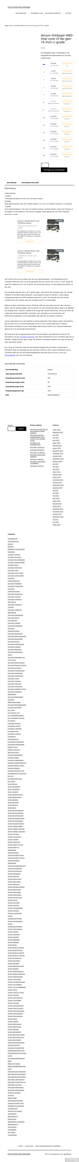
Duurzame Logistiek (14, 647)
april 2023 (56, 498)
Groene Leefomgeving (15, 929)
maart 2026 (56, 430)
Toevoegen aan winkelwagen (54, 170)
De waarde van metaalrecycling (35, 443)
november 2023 (58, 480)
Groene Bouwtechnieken (16, 823)
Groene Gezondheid (14, 892)
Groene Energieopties (15, 868)
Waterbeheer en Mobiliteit (16, 1122)
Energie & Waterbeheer (15, 755)
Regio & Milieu (12, 1098)
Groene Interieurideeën (15, 908)
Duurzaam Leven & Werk (16, 575)
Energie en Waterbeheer (15, 760)
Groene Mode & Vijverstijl (16, 953)
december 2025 (58, 432)
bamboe (10, 544)
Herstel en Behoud (14, 1045)
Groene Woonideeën (14, 1040)
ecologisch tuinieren (14, 734)
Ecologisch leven (37, 13)
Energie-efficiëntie (14, 768)
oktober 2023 (57, 482)
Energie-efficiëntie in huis (16, 771)
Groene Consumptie (14, 837)
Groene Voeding (13, 1021)
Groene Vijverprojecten (15, 1016)
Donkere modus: (71, 1160)
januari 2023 (57, 506)
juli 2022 (55, 519)
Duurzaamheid (21, 13)
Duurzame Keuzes (13, 641)
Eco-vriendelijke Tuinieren (16, 718)
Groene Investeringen (15, 913)
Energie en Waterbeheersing (17, 763)
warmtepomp (12, 1114)
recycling (11, 1095)
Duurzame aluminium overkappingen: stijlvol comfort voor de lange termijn (37, 437)
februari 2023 (57, 503)
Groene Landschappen (15, 921)
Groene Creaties (13, 839)
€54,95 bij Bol (30, 241)
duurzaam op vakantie (37, 452)
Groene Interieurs (13, 911)
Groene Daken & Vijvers (15, 845)
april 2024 (56, 469)
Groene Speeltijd (13, 969)
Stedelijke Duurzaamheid (16, 1106)
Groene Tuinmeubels (14, 1000)
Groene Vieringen (13, 1003)
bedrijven (11, 546)
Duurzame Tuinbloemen (15, 676)
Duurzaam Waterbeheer (15, 615)
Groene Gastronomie (14, 879)
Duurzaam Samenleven (15, 594)
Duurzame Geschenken (15, 633)
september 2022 (58, 517)
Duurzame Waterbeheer (15, 697)
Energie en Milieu (13, 757)
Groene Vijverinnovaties (15, 1008)
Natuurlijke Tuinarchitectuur (17, 1082)
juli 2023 (55, 490)
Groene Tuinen (12, 990)
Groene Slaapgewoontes (16, 966)
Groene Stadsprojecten (15, 976)
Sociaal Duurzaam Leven (16, 1103)
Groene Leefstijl (13, 932)
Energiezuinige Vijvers (15, 779)
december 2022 (58, 509)
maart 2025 (56, 443)
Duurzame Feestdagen (15, 626)
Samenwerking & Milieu (15, 1100)
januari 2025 (57, 448)
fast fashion (12, 781)
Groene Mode (12, 945)
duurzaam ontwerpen (37, 450)
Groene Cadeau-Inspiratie (16, 829)
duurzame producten (14, 668)
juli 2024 (55, 464)
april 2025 (56, 440)
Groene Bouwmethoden (15, 816)
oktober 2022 (57, 514)
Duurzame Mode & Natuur (16, 662)
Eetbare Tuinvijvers (14, 750)
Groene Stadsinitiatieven (16, 971)
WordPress (67, 1154)
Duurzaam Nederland (15, 583)
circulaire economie (27, 337)
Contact (68, 13)
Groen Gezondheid (14, 787)
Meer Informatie (67, 63)
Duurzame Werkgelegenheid (17, 705)
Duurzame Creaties (14, 623)
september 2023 (58, 485)
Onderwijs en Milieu (14, 1093)
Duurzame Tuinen (13, 678)
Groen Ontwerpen (14, 789)
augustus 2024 (57, 461)
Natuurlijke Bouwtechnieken (17, 1077)
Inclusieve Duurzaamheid (16, 1048)
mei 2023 (56, 496)
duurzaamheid (10, 355)
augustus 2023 (57, 488)
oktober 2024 (57, 456)
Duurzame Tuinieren (14, 681)
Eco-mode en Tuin (14, 713)
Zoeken (10, 425)
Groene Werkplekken (14, 1032)
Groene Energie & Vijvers (16, 855)
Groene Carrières (13, 834)
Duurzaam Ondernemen (15, 586)
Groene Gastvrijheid (14, 881)
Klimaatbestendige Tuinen (16, 1050)
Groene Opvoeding (14, 961)
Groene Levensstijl (14, 934)
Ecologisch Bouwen (14, 723)
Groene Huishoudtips (14, 895)
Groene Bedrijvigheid (14, 797)
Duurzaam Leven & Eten (15, 573)
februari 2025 (57, 445)
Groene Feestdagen (14, 874)
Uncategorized (12, 1108)
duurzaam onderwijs (37, 459)
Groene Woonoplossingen (16, 1042)
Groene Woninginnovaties (16, 1035)
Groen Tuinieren (13, 792)
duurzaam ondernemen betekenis (37, 455)
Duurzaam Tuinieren (14, 597)
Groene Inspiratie (13, 905)
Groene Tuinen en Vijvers (16, 992)
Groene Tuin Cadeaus (15, 984)
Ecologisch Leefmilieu (15, 728)
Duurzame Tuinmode (14, 684)
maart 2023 (56, 501)
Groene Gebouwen (14, 884)
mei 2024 (56, 466)
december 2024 (58, 451)
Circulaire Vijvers (13, 565)
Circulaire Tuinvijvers (14, 557)
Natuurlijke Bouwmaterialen (17, 1074)
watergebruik (12, 1129)
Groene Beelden (13, 800)
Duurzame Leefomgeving (16, 644)
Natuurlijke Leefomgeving (16, 1079)
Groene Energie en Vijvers (16, 858)
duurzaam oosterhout (37, 447)
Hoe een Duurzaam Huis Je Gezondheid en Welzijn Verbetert (39, 431)
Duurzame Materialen (15, 649)
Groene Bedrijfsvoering (15, 794)
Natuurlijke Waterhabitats (16, 1090)
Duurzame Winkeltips (14, 707)
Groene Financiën (13, 876)
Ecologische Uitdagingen (16, 742)
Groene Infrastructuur (15, 897)
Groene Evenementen (15, 871)
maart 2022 (56, 525)
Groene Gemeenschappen (16, 887)
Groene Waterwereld (14, 1027)
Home (6, 25)
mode (9, 1069)
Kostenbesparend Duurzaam (17, 1053)
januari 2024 (57, 477)
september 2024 (58, 459)
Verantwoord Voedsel (15, 1111)
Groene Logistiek (13, 937)
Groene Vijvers (12, 1019)
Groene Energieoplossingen (17, 866)
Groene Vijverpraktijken (15, 1013)
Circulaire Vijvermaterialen (16, 562)
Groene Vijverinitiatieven (16, 1006)
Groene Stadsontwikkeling (16, 974)
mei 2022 (56, 522)
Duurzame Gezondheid (15, 639)
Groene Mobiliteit (13, 942)
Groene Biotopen (13, 802)
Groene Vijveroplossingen (16, 1011)
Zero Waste (11, 1132)
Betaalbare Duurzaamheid (16, 549)
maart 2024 (56, 472)
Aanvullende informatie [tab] (30, 183)
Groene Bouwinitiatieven (16, 810)
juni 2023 (56, 493)
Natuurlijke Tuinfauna (15, 1085)
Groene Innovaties (14, 903)
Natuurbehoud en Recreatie (17, 1071)
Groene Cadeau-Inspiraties (16, 831)
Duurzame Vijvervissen (15, 686)
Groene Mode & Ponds (15, 950)
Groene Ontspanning (14, 958)
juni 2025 (56, 435)
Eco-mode (11, 710)
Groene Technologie (14, 979)
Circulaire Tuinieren (14, 554)
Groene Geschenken (14, 889)
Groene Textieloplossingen (16, 982)
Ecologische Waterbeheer (16, 744)
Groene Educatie (13, 852)
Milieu (9, 1061)
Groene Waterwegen (14, 1024)
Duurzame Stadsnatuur (15, 673)
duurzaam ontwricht (37, 466)
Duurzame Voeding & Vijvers (17, 689)
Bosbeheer (11, 552)
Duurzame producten (53, 13)
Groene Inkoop (12, 900)
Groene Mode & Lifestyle (16, 947)
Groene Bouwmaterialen (15, 813)
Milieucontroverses (14, 1064)
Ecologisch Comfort (14, 726)
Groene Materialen (14, 940)
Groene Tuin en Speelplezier (17, 987)
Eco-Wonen (11, 721)
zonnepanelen (12, 1135)
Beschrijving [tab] (11, 183)
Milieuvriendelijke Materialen (17, 1066)
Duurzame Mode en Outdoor (17, 665)
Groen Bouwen (12, 784)
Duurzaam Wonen (13, 618)
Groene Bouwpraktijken (15, 821)
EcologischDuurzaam (19, 7)
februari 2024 (57, 474)
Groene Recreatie (13, 963)
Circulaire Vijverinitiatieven (16, 560)
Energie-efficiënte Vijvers (16, 765)
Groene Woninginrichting (16, 1037)
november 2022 (58, 511)
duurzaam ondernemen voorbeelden (37, 462)
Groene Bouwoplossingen (16, 818)
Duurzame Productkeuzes (16, 670)
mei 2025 (56, 437)
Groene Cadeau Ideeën (15, 826)
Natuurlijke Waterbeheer (15, 1087)
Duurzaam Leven (13, 570)
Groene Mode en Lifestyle (16, 955)
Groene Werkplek (13, 1029)
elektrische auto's (13, 752)
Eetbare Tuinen (13, 747)
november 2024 (58, 453)
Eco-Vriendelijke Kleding (15, 715)
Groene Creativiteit (14, 842)
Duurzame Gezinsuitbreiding (17, 636)
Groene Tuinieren (13, 995)
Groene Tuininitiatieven (15, 998)
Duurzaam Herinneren (15, 567)
